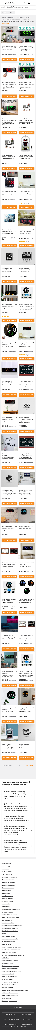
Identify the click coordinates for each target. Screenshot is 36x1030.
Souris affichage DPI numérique (10, 928)
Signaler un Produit (27, 1024)
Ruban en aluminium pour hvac (9, 968)
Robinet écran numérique (8, 923)
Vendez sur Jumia (28, 1022)
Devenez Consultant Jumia (10, 1024)
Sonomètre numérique (7, 896)
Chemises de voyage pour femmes (10, 966)
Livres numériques (6, 863)
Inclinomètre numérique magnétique (11, 909)
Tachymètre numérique (7, 898)
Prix (11, 13)
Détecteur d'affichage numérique (10, 914)
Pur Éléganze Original (7, 979)
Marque (4, 13)
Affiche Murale (5, 869)
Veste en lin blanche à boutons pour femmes (13, 955)
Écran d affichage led (7, 874)
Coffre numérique (6, 906)
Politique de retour (8, 1022)
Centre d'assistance (28, 1017)
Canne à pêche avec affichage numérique (12, 925)
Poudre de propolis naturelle (9, 952)
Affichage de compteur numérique (10, 917)
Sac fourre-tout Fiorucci (8, 974)
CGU (4, 1019)
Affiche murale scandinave (8, 885)
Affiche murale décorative (8, 882)
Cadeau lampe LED (6, 998)
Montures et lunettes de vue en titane (11, 947)
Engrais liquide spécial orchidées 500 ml (12, 971)
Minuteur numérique (7, 871)
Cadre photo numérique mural (9, 877)
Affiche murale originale (8, 879)
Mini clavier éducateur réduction (10, 939)
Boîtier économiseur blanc (8, 936)
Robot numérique (6, 904)
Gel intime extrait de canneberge (10, 993)
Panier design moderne (7, 963)
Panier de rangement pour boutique (11, 949)
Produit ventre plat (6, 944)
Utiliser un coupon (14, 1019)
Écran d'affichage (6, 866)
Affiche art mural (6, 893)
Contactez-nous (26, 1014)
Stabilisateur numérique (8, 901)
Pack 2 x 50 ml (5, 958)
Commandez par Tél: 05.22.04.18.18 (11, 1017)
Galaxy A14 (4, 933)
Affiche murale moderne (8, 888)
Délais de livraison (27, 1019)
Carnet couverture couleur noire (10, 960)
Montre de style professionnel (9, 1001)
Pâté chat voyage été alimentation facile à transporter (15, 990)
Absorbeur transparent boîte (9, 984)
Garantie (18, 1022)
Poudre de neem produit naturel (10, 995)
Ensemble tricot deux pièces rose (10, 982)
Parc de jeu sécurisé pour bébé (9, 976)
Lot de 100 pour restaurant (8, 941)
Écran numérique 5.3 (7, 920)
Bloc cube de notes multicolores (10, 931)
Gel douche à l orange (7, 987)
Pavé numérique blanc (7, 912)
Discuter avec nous (10, 1014)
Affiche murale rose (6, 890)
